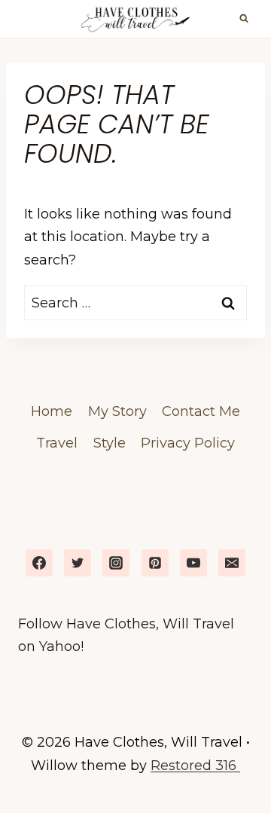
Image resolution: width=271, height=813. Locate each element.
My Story (117, 411)
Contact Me (201, 411)
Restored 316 (195, 765)
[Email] (231, 562)
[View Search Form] (244, 19)
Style (109, 443)
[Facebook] (39, 562)
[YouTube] (193, 562)
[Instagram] (115, 562)
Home (51, 411)
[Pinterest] (155, 562)
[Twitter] (77, 562)
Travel (57, 443)
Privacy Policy (188, 443)
